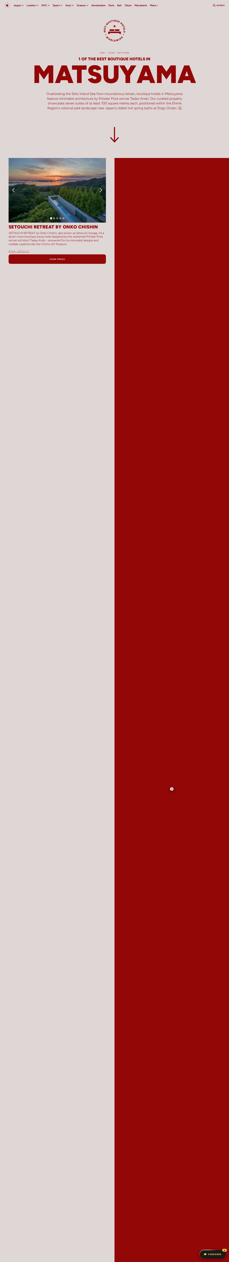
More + (154, 5)
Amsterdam (98, 5)
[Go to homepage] (7, 5)
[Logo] (114, 32)
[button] (18, 5)
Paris (111, 5)
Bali (119, 5)
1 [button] (171, 789)
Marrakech (141, 5)
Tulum (128, 5)
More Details (19, 251)
